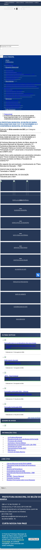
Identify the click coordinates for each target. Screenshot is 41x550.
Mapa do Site (25, 7)
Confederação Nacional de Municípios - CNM (21, 473)
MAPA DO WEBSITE (20, 294)
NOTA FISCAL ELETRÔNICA (20, 235)
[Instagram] (3, 52)
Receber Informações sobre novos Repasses (21, 480)
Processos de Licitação (15, 441)
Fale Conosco (10, 109)
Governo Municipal (11, 67)
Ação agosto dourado (11, 360)
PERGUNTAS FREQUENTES (20, 282)
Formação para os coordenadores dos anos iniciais (20, 343)
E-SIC (20, 200)
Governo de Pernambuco (14, 469)
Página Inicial (8, 114)
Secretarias (9, 81)
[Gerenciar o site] (3, 492)
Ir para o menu (20, 2)
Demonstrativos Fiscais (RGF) (17, 448)
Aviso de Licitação (12, 100)
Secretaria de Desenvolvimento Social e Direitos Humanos (21, 87)
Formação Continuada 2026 (13, 407)
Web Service (12, 450)
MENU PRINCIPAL (8, 57)
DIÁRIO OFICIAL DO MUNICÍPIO (20, 222)
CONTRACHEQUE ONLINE (20, 260)
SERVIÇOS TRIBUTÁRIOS (20, 247)
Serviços (8, 99)
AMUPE (9, 467)
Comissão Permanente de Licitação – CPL (20, 74)
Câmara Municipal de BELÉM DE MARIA (19, 463)
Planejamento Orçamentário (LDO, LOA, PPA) (22, 444)
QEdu (8, 474)
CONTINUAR (33, 539)
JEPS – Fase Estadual (11, 376)
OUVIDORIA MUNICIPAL (20, 210)
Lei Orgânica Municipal (15, 437)
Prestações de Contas (15, 446)
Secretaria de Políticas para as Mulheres (19, 93)
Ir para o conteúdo (10, 2)
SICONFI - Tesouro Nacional (15, 476)
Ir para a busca (29, 2)
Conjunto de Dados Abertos (16, 452)
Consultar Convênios (13, 478)
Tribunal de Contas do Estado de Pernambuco (21, 465)
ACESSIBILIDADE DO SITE (20, 306)
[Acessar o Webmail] (1, 492)
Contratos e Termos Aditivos (17, 443)
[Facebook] (1, 52)
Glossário (10, 7)
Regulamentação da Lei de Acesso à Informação (23, 439)
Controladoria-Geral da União (16, 471)
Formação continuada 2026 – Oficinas (16, 391)
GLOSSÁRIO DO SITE (20, 269)
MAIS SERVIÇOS (20, 319)
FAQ (18, 7)
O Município (9, 62)
